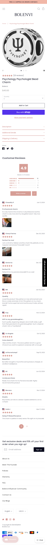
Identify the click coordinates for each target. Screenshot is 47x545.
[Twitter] (2, 519)
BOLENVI (23, 14)
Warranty (6, 477)
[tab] (23, 127)
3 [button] (25, 70)
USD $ (21, 511)
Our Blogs (6, 501)
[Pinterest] (13, 519)
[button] (34, 193)
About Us (5, 459)
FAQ (3, 483)
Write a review (20, 193)
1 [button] (21, 70)
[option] (23, 48)
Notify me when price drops (44, 272)
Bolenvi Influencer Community (14, 489)
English (7, 511)
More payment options (23, 117)
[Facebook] (6, 519)
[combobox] (23, 97)
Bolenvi (5, 86)
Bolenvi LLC (6, 527)
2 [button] (23, 70)
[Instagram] (9, 519)
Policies (5, 471)
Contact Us (6, 495)
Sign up (39, 449)
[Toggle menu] (3, 8)
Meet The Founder (9, 465)
